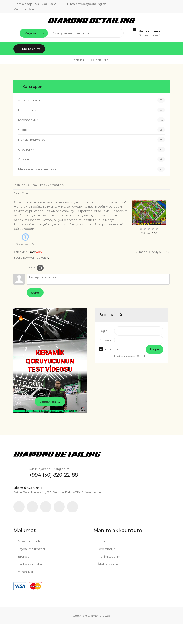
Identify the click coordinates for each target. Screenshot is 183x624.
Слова (23, 130)
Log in (102, 541)
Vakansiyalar (26, 571)
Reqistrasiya (106, 549)
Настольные (27, 110)
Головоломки (28, 120)
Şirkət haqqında (29, 541)
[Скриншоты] (149, 212)
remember (112, 349)
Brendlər (24, 556)
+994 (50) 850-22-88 (48, 4)
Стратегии (26, 149)
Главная (78, 60)
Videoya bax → (50, 401)
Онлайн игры (38, 185)
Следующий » (159, 252)
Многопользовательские (37, 169)
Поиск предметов (32, 139)
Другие (23, 159)
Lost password (124, 356)
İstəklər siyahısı (108, 564)
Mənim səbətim (108, 556)
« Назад (141, 252)
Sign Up (142, 356)
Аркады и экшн (29, 100)
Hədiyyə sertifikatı (30, 564)
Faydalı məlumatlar (31, 549)
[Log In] (40, 268)
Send (35, 292)
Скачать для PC (25, 243)
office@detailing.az (91, 4)
